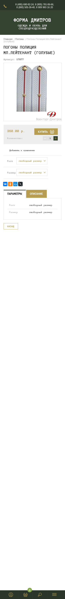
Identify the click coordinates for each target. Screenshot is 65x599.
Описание (36, 193)
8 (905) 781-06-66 (44, 4)
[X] (20, 184)
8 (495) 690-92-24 (24, 4)
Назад (10, 226)
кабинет (11, 594)
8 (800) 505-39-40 (25, 7)
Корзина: (30, 590)
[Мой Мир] (15, 184)
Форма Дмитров (32, 20)
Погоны (19, 39)
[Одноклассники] (10, 184)
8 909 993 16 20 (44, 7)
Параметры (14, 193)
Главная (8, 39)
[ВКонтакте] (5, 184)
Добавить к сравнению (22, 150)
